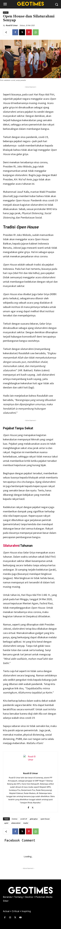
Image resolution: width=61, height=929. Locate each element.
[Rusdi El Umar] (30, 762)
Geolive (29, 897)
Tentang (18, 897)
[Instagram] (10, 917)
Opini (6, 13)
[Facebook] (15, 32)
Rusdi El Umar (12, 25)
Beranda (7, 897)
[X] (22, 32)
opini (6, 823)
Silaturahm (11, 545)
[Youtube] (20, 917)
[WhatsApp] (36, 32)
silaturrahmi (15, 823)
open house (44, 819)
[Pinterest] (29, 32)
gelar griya (33, 819)
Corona (14, 819)
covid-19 (23, 819)
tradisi (25, 823)
